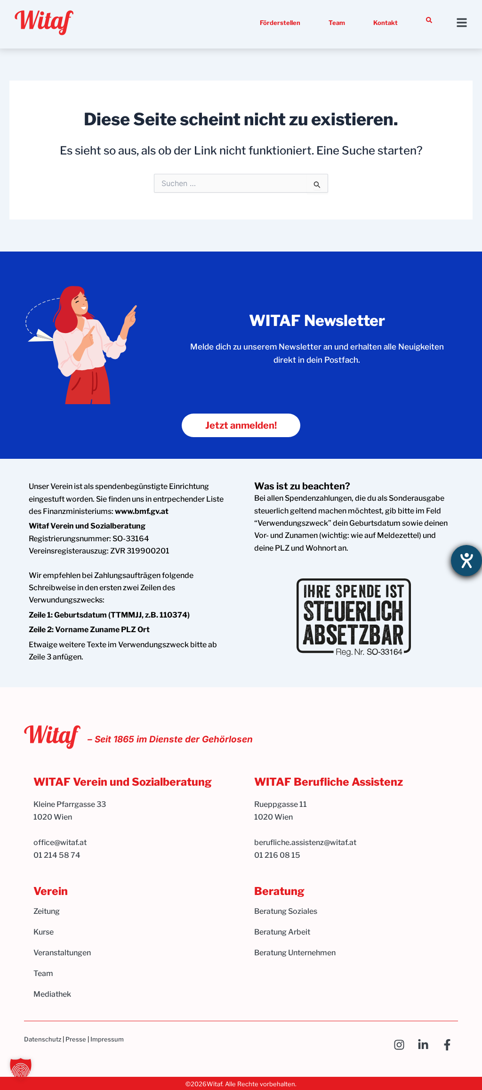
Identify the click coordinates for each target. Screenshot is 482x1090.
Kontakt (385, 22)
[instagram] (402, 1044)
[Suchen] (429, 20)
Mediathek (52, 994)
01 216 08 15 (277, 855)
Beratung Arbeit (282, 931)
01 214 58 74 (56, 855)
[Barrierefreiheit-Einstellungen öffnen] (466, 560)
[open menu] (461, 22)
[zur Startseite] (44, 22)
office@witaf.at (60, 842)
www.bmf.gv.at (142, 511)
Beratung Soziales (285, 911)
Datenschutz (42, 1039)
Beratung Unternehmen (295, 952)
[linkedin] (426, 1044)
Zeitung (46, 911)
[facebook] (450, 1044)
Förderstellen (280, 22)
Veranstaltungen (62, 952)
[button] (20, 1069)
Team (337, 22)
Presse (75, 1039)
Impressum (107, 1039)
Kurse (43, 931)
